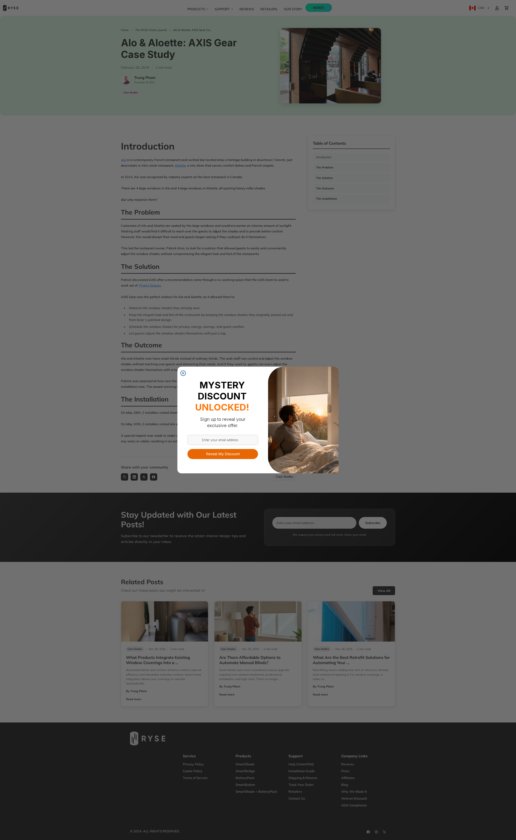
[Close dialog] (183, 373)
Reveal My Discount (223, 454)
